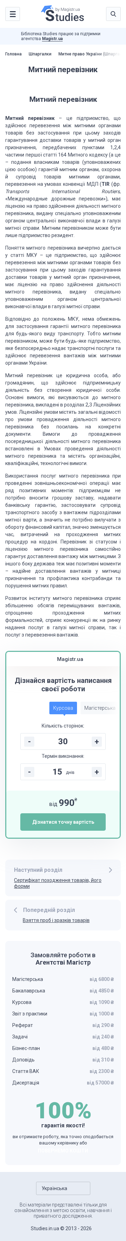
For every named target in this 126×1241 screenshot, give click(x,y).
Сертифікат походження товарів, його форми (58, 883)
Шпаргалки (40, 54)
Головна (13, 54)
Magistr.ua (52, 38)
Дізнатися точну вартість (63, 822)
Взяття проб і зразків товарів (56, 920)
